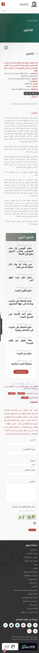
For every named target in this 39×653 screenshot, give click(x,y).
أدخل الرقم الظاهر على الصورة (23, 506)
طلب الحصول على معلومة (29, 612)
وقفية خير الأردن (32, 608)
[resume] (26, 93)
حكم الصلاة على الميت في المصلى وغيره (21, 328)
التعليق (32, 481)
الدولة (32, 460)
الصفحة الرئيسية (32, 20)
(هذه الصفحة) (29, 388)
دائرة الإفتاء (34, 550)
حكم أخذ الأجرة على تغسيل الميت (21, 315)
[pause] (29, 93)
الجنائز (28, 86)
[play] (36, 93)
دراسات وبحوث (33, 579)
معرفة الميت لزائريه (21, 363)
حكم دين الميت (24, 353)
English (4, 11)
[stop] (33, 93)
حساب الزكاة (33, 583)
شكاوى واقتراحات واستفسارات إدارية (25, 590)
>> (14, 383)
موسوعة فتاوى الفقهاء (30, 572)
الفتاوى (35, 568)
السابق (20, 393)
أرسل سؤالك (33, 605)
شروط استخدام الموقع (30, 601)
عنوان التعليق (30, 470)
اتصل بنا (35, 586)
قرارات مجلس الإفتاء (31, 561)
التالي (12, 393)
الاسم (33, 440)
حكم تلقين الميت (23, 290)
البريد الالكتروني (29, 449)
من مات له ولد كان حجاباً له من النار (21, 265)
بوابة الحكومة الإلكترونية (30, 597)
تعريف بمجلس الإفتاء (31, 557)
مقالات (35, 564)
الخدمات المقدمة (32, 553)
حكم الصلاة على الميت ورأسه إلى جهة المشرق (21, 302)
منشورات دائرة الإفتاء (31, 575)
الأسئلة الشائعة (33, 594)
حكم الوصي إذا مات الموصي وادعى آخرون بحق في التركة (21, 251)
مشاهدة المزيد (21, 372)
